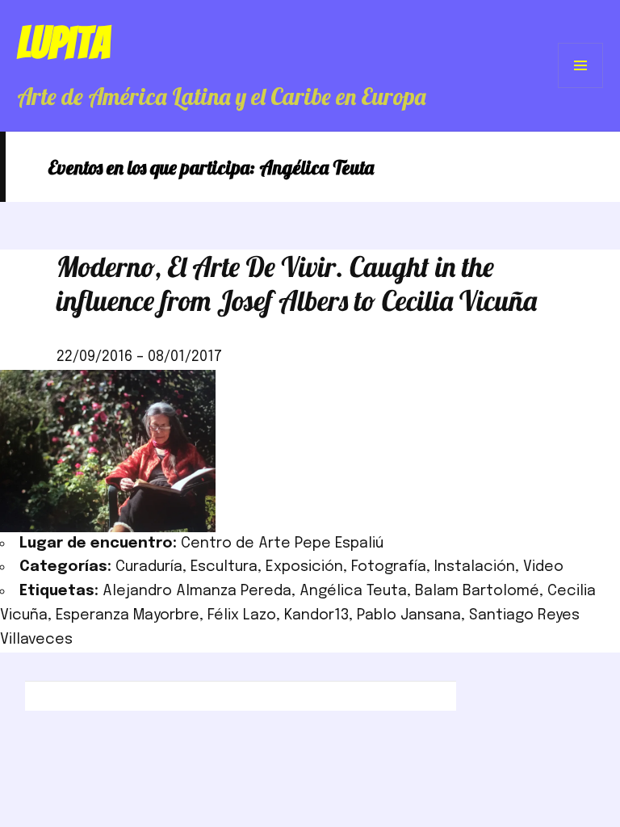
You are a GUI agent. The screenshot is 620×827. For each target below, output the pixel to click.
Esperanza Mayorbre (127, 615)
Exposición (304, 567)
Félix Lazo (241, 615)
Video (543, 567)
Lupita (63, 42)
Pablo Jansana (409, 615)
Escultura (224, 567)
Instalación (474, 567)
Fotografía (388, 567)
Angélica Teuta (353, 591)
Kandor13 (316, 615)
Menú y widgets (581, 87)
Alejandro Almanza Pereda (197, 591)
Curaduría (148, 567)
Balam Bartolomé (477, 591)
